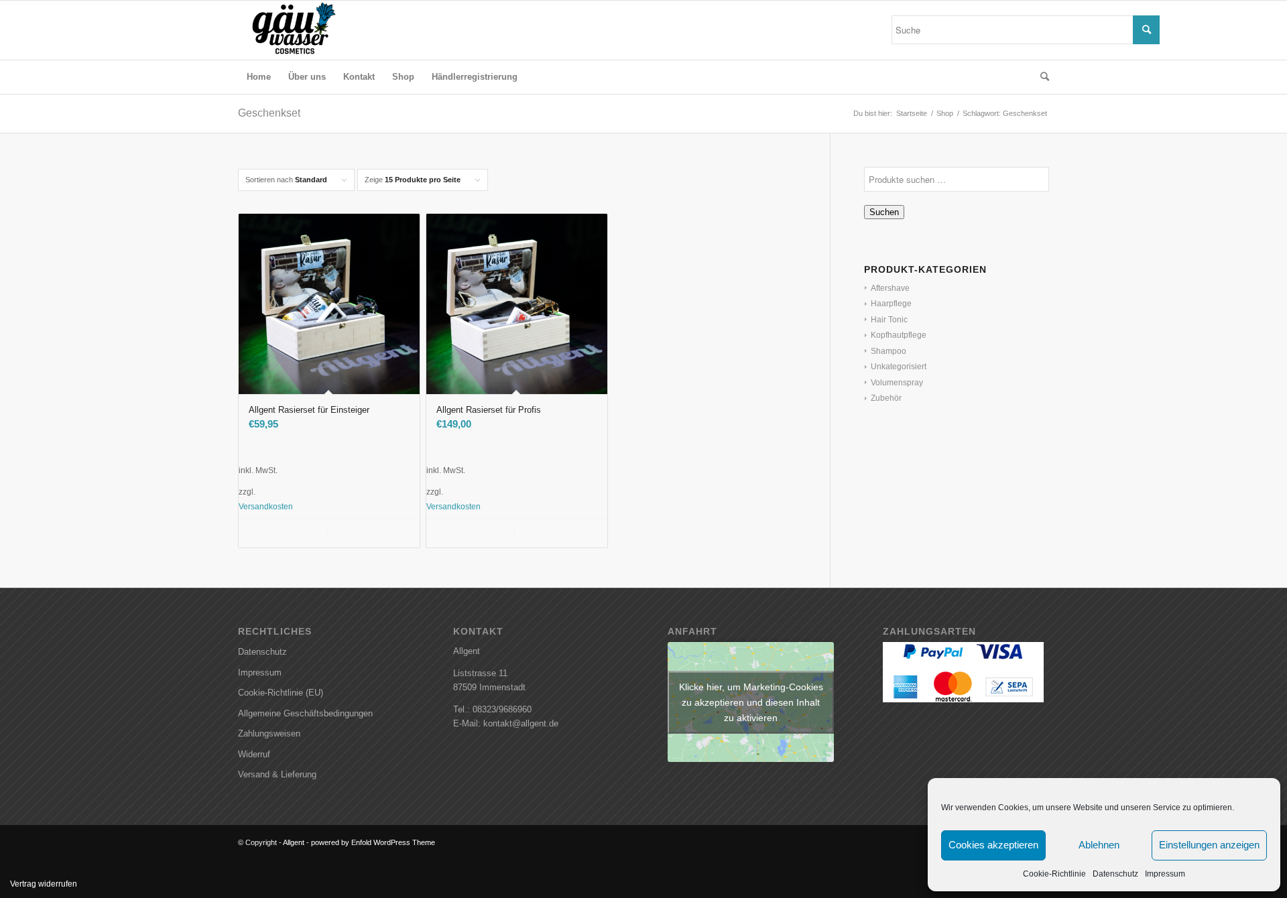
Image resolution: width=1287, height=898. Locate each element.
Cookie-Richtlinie (1054, 874)
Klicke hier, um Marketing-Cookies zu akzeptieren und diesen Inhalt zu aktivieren (751, 701)
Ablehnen (1099, 844)
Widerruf (254, 754)
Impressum (1165, 874)
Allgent (293, 842)
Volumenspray (897, 382)
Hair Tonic (889, 319)
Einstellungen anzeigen (1209, 844)
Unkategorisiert (898, 366)
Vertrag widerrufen (43, 884)
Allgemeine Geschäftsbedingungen (305, 713)
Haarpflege (891, 303)
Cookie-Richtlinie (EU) (280, 693)
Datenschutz (1115, 874)
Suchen (884, 212)
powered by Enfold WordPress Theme (373, 842)
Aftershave (890, 288)
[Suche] (1040, 77)
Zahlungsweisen (269, 733)
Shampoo (888, 351)
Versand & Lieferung (277, 774)
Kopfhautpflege (898, 335)
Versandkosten (266, 506)
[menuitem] (259, 77)
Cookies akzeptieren (993, 844)
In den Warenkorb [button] (291, 533)
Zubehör (886, 398)
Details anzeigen (371, 533)
